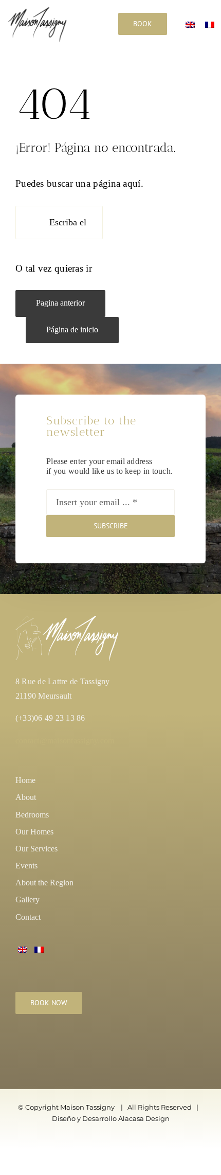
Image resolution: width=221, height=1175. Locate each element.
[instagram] (21, 1047)
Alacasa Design (144, 1118)
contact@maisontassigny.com (64, 740)
